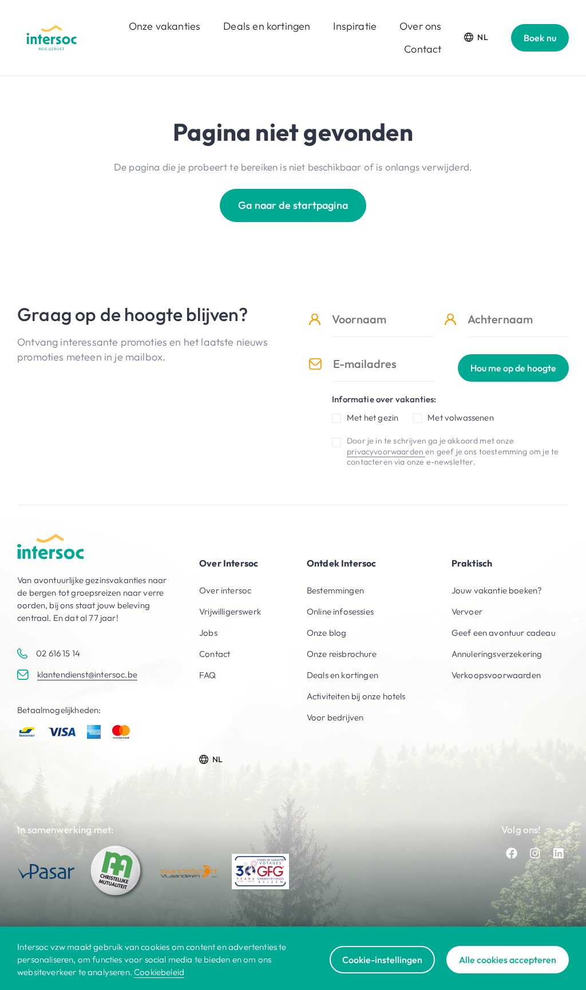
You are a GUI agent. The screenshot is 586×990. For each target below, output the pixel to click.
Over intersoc (225, 590)
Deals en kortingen (266, 26)
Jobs (208, 632)
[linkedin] (558, 853)
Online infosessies (340, 611)
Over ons (420, 26)
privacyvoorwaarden (386, 451)
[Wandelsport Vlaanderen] (188, 871)
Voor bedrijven (335, 717)
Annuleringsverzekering (497, 653)
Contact (422, 49)
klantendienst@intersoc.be (87, 674)
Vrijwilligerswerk (230, 611)
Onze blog (327, 632)
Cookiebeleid (159, 972)
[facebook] (511, 853)
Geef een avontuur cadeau (504, 632)
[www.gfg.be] (260, 871)
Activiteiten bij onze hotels (356, 696)
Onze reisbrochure (342, 653)
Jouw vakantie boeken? (497, 590)
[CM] (117, 871)
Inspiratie (355, 26)
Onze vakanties (164, 26)
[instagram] (535, 853)
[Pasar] (45, 871)
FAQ (207, 675)
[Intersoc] (51, 37)
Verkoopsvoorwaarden (496, 675)
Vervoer (467, 611)
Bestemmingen (335, 590)
